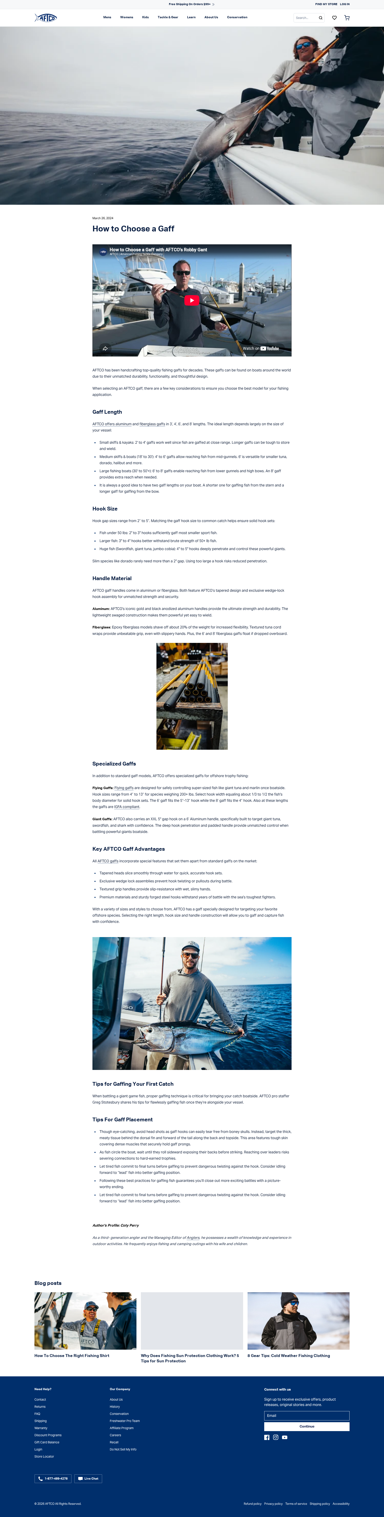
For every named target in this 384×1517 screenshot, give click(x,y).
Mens (107, 17)
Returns (40, 1407)
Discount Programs (48, 1435)
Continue (307, 1426)
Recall (114, 1442)
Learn (191, 17)
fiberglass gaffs (152, 424)
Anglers (193, 1237)
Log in (345, 4)
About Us (211, 17)
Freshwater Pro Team (125, 1421)
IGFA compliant (126, 806)
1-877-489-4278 (56, 1478)
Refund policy (253, 1504)
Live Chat (91, 1478)
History (115, 1407)
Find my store (326, 4)
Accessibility (341, 1504)
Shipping (40, 1421)
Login (38, 1449)
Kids (145, 17)
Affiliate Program (122, 1428)
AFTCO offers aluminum (112, 424)
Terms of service (296, 1504)
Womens (126, 17)
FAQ (37, 1414)
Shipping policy (320, 1504)
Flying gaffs (124, 788)
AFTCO (49, 1504)
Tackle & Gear (168, 17)
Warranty (40, 1428)
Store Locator (44, 1456)
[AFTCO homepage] (45, 17)
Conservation (237, 17)
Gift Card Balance (46, 1442)
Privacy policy (273, 1504)
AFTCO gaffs (108, 861)
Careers (115, 1435)
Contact (40, 1400)
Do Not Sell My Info (123, 1449)
